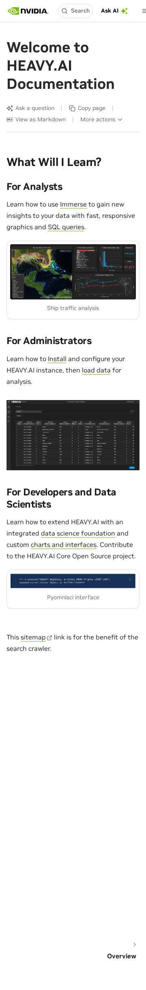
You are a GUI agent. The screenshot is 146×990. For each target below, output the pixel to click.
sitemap (33, 637)
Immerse (73, 204)
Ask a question (34, 108)
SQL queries (66, 227)
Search (80, 10)
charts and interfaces (64, 544)
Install (57, 359)
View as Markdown (40, 119)
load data (96, 370)
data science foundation (78, 533)
